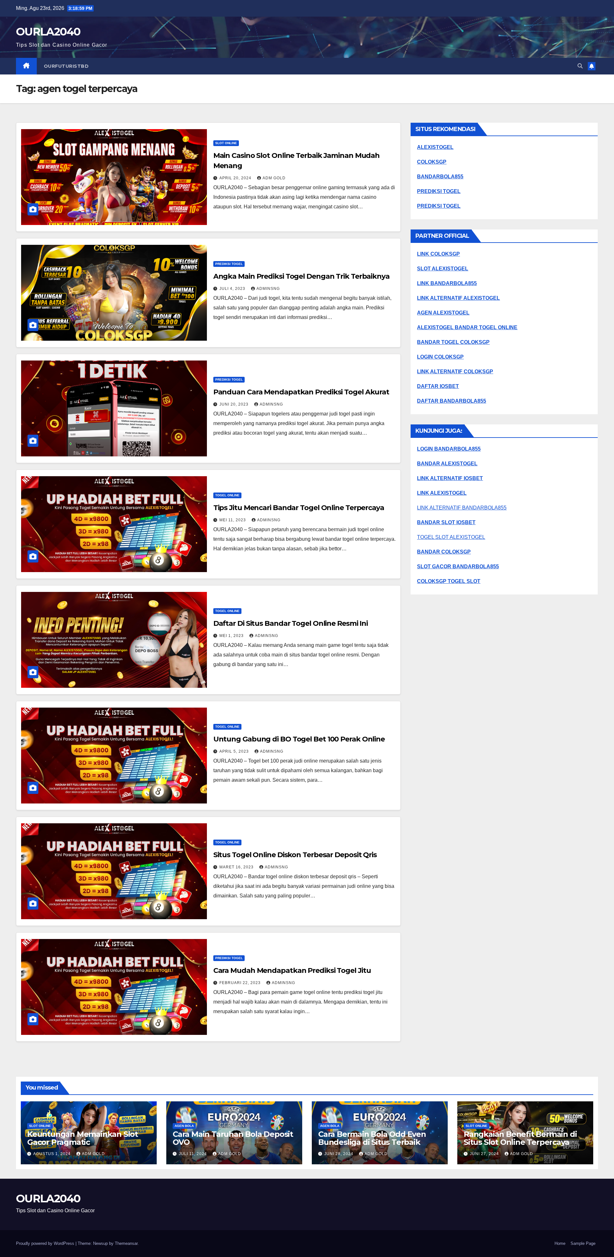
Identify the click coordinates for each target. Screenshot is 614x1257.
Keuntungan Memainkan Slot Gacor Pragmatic (82, 1138)
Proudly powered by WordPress (45, 1243)
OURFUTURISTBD (66, 66)
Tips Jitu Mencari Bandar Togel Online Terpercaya (298, 507)
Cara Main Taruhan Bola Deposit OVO (233, 1138)
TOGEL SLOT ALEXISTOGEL (451, 537)
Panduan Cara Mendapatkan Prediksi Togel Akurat (301, 392)
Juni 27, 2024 (485, 1154)
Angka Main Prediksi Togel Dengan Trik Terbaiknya (301, 276)
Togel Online (227, 495)
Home (560, 1243)
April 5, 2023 (234, 751)
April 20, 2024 (236, 178)
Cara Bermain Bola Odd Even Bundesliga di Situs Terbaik (372, 1138)
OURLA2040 (48, 31)
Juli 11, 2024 (193, 1154)
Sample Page (583, 1243)
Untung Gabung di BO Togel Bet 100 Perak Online (299, 739)
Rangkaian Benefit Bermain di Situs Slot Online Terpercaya (520, 1138)
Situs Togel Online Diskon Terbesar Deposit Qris (295, 854)
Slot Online (226, 143)
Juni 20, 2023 (234, 404)
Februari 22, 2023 (240, 983)
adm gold (274, 178)
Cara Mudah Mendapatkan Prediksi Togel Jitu (292, 970)
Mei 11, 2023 (233, 520)
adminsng (268, 288)
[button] (580, 66)
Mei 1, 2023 (232, 635)
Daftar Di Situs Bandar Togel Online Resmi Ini (290, 623)
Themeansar (126, 1243)
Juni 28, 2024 (339, 1154)
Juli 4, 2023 (233, 288)
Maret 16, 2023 (237, 867)
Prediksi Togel (229, 264)
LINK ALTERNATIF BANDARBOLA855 (462, 507)
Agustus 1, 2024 (52, 1154)
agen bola (184, 1126)
